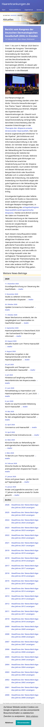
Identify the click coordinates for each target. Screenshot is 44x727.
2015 (7, 581)
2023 (7, 527)
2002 (7, 679)
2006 (7, 649)
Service (39, 10)
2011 (7, 611)
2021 (7, 543)
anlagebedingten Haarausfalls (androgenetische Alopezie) (22, 210)
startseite (13, 15)
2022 (7, 535)
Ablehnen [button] (9, 723)
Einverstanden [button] (23, 723)
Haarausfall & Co (15, 10)
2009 (7, 626)
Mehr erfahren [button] (32, 716)
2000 (7, 695)
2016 (7, 573)
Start (3, 10)
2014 (7, 588)
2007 (7, 641)
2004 (7, 664)
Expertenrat (29, 10)
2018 (7, 558)
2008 (7, 634)
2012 (7, 603)
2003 (7, 672)
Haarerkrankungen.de (16, 4)
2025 (7, 512)
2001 (7, 687)
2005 (7, 657)
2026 (7, 504)
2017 (7, 565)
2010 (7, 619)
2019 (7, 550)
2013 (7, 596)
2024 (7, 520)
